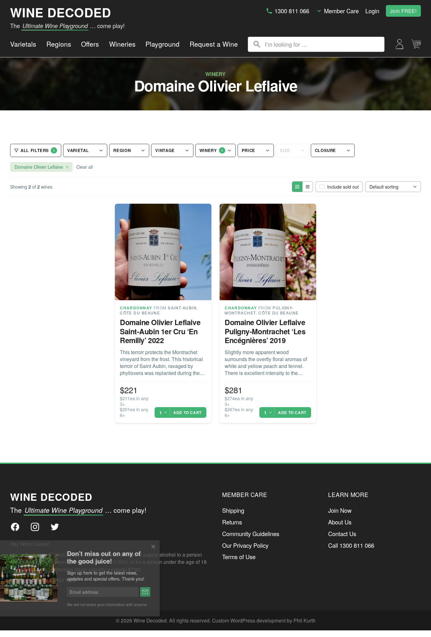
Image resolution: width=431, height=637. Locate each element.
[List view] (307, 187)
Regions (58, 44)
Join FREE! (403, 10)
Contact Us (342, 533)
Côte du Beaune (140, 312)
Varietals (23, 44)
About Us (339, 522)
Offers (90, 44)
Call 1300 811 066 (351, 545)
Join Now (339, 510)
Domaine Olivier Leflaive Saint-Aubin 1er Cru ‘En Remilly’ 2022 (160, 331)
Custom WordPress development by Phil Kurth (264, 620)
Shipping (233, 510)
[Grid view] (297, 187)
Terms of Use (239, 556)
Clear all (84, 167)
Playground (162, 44)
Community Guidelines (250, 533)
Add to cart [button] (187, 412)
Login (372, 11)
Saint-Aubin (182, 307)
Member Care (341, 11)
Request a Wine (214, 44)
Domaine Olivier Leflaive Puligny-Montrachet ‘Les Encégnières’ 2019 (265, 331)
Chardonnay (136, 308)
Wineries (122, 44)
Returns (232, 522)
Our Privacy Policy (245, 545)
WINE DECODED (60, 12)
